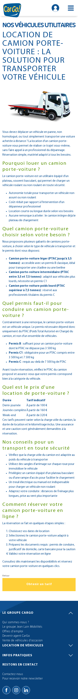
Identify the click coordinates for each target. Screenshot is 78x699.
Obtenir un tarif (39, 584)
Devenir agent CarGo (16, 636)
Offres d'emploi (12, 631)
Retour (5, 576)
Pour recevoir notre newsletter (22, 678)
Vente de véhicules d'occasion (22, 640)
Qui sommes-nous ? (15, 622)
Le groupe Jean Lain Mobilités (22, 626)
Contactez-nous (12, 674)
